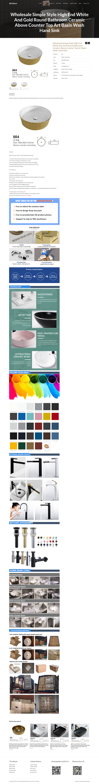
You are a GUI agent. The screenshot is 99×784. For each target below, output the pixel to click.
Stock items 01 (33, 770)
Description (12, 94)
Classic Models (33, 764)
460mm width (12, 764)
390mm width (12, 766)
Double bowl (12, 772)
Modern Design (33, 766)
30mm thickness (12, 770)
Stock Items (32, 768)
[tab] (12, 94)
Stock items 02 (33, 772)
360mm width (12, 768)
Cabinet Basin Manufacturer (84, 781)
